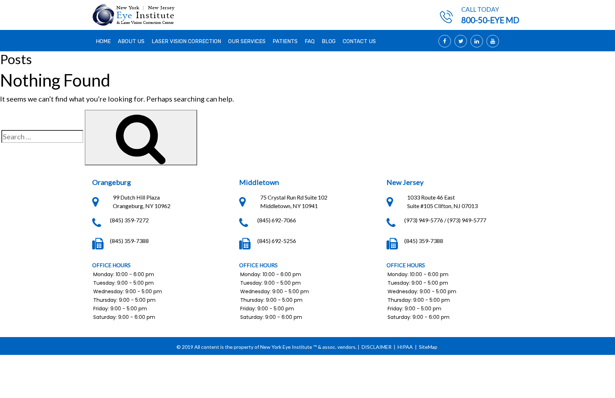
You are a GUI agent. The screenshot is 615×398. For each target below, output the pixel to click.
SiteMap (428, 347)
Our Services (247, 41)
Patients (285, 41)
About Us (131, 41)
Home (103, 41)
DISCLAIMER (376, 347)
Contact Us (359, 41)
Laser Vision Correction (186, 41)
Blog (329, 41)
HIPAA (405, 347)
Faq (310, 41)
